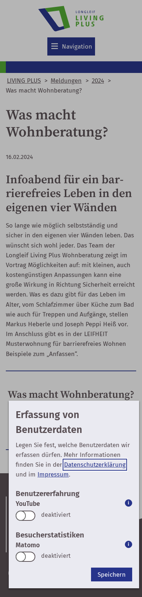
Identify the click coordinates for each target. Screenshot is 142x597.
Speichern (112, 574)
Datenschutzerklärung (95, 465)
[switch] (25, 516)
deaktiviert (56, 514)
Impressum (53, 474)
